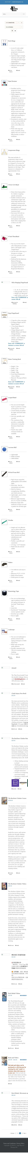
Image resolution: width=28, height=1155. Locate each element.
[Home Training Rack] (4, 361)
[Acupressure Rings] (4, 152)
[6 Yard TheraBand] (4, 238)
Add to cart (15, 729)
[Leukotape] (4, 631)
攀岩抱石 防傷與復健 (18, 955)
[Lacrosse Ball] (4, 449)
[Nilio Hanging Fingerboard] (5, 285)
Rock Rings (11, 41)
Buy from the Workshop (15, 303)
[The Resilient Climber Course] (4, 800)
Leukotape (11, 629)
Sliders (10, 562)
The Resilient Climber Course (17, 798)
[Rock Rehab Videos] (4, 996)
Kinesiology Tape (13, 591)
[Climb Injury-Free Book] (5, 699)
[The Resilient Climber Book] (5, 742)
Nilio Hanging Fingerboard (20, 282)
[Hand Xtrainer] (4, 83)
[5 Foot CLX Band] (4, 186)
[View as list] (15, 30)
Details (18, 70)
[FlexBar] (4, 522)
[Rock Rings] (4, 43)
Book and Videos (13, 1057)
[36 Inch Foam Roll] (4, 474)
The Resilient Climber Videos (17, 884)
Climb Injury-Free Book (19, 693)
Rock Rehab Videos (14, 993)
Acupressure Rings (14, 150)
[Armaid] (5, 671)
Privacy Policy (20, 1143)
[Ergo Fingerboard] (4, 315)
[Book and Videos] (4, 1061)
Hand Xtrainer (12, 81)
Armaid (14, 668)
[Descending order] (21, 22)
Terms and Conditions (9, 1143)
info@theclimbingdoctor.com (17, 1)
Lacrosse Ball (12, 447)
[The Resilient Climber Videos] (4, 886)
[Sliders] (4, 564)
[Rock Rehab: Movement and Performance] (5, 1095)
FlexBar (10, 520)
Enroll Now (15, 1124)
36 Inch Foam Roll (14, 472)
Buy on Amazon (10, 71)
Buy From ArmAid (16, 684)
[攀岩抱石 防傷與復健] (5, 959)
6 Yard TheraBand (13, 236)
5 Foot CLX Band (13, 185)
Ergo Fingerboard (13, 313)
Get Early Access (11, 873)
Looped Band (12, 397)
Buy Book (14, 788)
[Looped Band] (4, 399)
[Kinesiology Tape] (4, 593)
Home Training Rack (14, 359)
